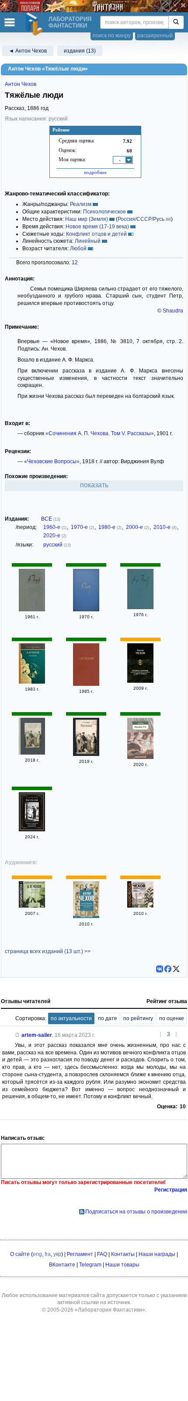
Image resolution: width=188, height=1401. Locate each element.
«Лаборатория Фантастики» (110, 1310)
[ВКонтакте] (159, 968)
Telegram (90, 1265)
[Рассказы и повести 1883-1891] (32, 753)
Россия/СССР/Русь (141, 219)
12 (75, 262)
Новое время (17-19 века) (97, 226)
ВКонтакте (62, 1265)
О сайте (20, 1254)
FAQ (102, 1254)
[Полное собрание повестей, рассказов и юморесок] (86, 916)
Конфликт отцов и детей (96, 234)
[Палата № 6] (140, 757)
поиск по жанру (112, 35)
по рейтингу (138, 1018)
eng (37, 1254)
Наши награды (157, 1254)
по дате (107, 1018)
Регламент (80, 1254)
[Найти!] (176, 22)
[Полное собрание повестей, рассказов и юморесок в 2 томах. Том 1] (140, 681)
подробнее (95, 172)
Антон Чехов (20, 84)
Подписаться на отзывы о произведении (136, 1212)
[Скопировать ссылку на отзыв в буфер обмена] (17, 1035)
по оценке (171, 1018)
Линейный (88, 241)
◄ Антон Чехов (28, 51)
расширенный (155, 35)
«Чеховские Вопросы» (52, 461)
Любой (78, 248)
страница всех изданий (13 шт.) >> (48, 951)
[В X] (176, 968)
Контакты (123, 1254)
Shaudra (173, 311)
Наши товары (122, 1265)
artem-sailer (36, 1035)
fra (48, 1254)
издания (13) (80, 51)
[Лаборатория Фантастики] (35, 24)
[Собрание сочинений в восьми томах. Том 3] (86, 610)
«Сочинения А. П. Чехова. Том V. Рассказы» (99, 433)
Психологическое (104, 212)
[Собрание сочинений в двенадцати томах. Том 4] (32, 610)
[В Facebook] (167, 968)
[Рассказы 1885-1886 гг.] (32, 906)
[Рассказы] (32, 682)
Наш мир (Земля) (86, 219)
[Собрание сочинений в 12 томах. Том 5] (86, 684)
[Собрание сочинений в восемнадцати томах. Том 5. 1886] (140, 607)
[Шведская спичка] (140, 906)
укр (57, 1254)
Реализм (80, 204)
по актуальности (71, 1018)
